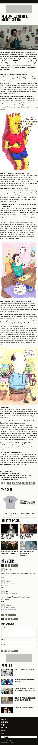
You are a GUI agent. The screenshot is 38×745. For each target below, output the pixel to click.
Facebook (24, 477)
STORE (3, 733)
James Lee (13, 22)
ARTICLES (4, 719)
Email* (3, 644)
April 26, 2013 (5, 22)
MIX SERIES (4, 728)
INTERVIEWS (21, 22)
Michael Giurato (28, 483)
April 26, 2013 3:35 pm (11, 593)
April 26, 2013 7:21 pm (11, 607)
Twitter (15, 479)
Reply (2, 577)
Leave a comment (7, 624)
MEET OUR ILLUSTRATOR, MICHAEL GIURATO (14, 18)
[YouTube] (34, 733)
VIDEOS (3, 725)
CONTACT (3, 730)
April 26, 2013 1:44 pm (11, 571)
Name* (3, 639)
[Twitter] (28, 733)
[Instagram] (31, 733)
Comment (4, 627)
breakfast (8, 605)
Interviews (16, 483)
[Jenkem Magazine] (19, 1)
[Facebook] (25, 733)
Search (2, 737)
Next (13, 565)
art (9, 483)
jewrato (8, 581)
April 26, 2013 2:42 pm (11, 583)
